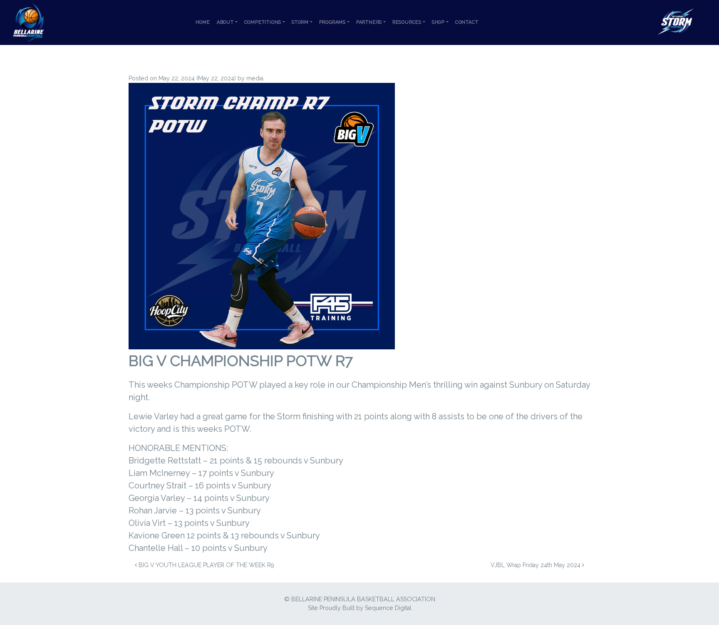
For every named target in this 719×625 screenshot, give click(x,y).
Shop (438, 22)
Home (203, 22)
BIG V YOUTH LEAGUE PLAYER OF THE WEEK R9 (205, 565)
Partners (369, 22)
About (225, 22)
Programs (332, 22)
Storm (300, 22)
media (254, 78)
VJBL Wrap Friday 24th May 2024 (536, 565)
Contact (467, 22)
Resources (406, 22)
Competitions (263, 22)
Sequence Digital (388, 608)
